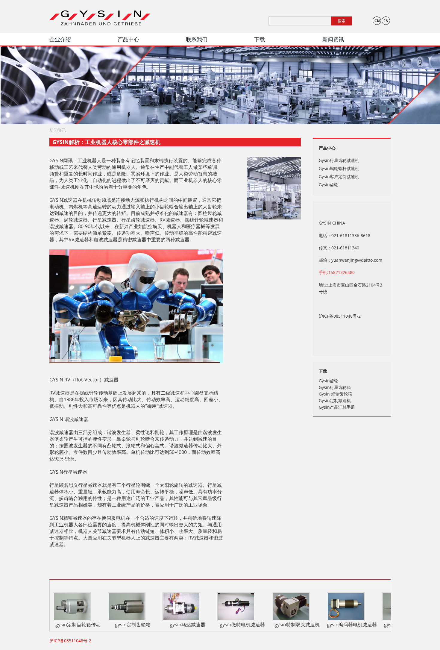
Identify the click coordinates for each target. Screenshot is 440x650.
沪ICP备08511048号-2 (340, 316)
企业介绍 (60, 39)
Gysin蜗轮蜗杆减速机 (339, 168)
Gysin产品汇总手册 (337, 407)
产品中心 (128, 39)
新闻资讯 (333, 39)
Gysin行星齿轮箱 (335, 387)
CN (377, 20)
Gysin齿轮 (328, 184)
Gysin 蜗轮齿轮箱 (335, 394)
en (386, 20)
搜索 (341, 21)
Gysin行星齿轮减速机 (339, 160)
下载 (259, 39)
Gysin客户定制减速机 (339, 176)
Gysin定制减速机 (335, 400)
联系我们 (196, 39)
